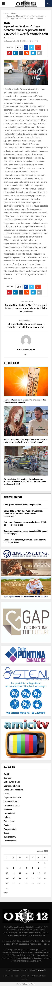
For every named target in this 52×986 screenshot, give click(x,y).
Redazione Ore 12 (12, 41)
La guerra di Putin (11, 801)
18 (13, 878)
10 (7, 873)
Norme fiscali (9, 813)
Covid (6, 774)
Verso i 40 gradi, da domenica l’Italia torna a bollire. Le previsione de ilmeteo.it (25, 401)
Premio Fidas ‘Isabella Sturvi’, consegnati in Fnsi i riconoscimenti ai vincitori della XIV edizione (26, 308)
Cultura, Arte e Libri (12, 782)
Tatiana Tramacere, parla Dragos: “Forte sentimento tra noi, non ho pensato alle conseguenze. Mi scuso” (26, 441)
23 (45, 878)
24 (7, 883)
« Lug (6, 892)
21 (33, 878)
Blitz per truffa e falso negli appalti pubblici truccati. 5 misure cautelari (26, 325)
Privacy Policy (40, 970)
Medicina (8, 809)
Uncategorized (10, 841)
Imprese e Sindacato (12, 798)
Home (6, 976)
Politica (7, 817)
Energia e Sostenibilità (13, 790)
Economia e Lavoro (12, 786)
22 (39, 878)
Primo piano (9, 821)
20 (26, 878)
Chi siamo (14, 976)
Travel (6, 833)
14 (33, 873)
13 (26, 873)
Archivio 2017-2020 (39, 976)
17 (7, 878)
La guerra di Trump (12, 805)
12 (20, 873)
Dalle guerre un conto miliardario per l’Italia (22, 505)
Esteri (6, 794)
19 (20, 878)
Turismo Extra (10, 837)
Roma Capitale (10, 829)
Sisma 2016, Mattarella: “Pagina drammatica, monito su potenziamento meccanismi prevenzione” (23, 513)
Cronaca (7, 22)
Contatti (25, 979)
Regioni (7, 825)
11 (13, 873)
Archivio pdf (25, 976)
